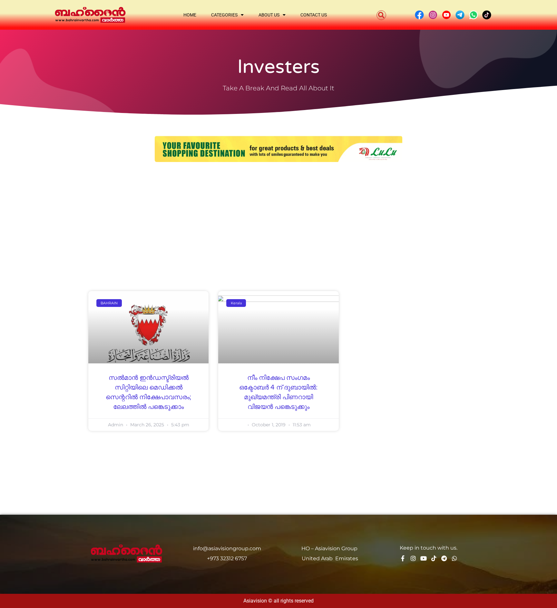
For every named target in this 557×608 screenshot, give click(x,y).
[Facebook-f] (403, 558)
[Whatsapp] (454, 558)
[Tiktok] (434, 558)
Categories (224, 14)
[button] (381, 15)
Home (189, 14)
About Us (269, 14)
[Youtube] (423, 558)
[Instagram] (413, 558)
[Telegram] (444, 558)
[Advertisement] (278, 217)
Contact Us (313, 14)
